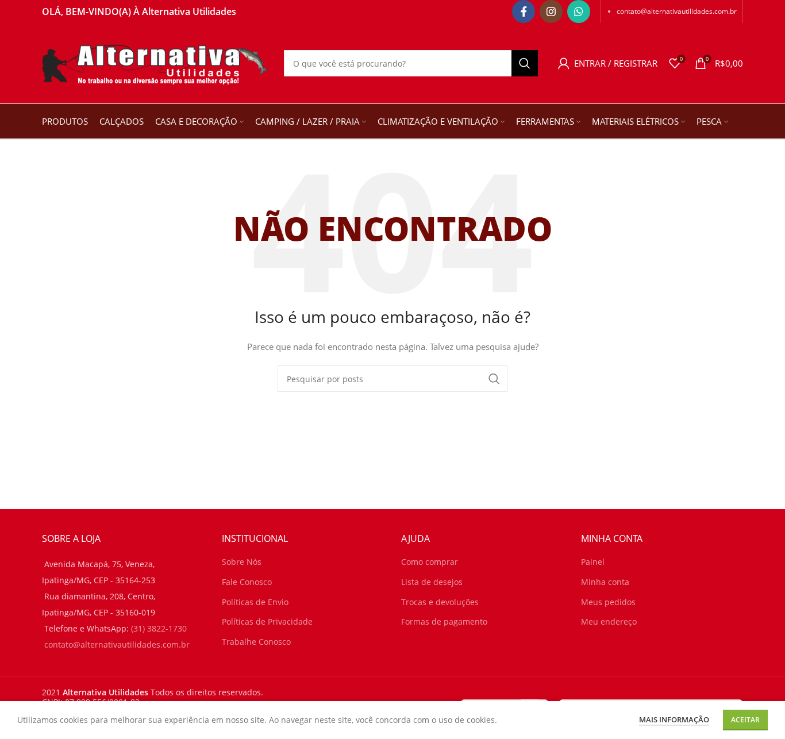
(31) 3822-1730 (159, 628)
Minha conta (605, 581)
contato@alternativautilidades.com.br (677, 11)
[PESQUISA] (524, 63)
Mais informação (674, 719)
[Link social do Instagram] (551, 11)
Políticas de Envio (255, 601)
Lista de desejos (432, 581)
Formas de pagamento (444, 621)
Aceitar (745, 720)
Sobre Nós (241, 561)
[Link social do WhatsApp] (578, 11)
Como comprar (429, 561)
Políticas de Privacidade (267, 621)
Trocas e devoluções (440, 601)
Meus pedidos (608, 601)
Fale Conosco (247, 581)
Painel (593, 561)
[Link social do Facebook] (523, 11)
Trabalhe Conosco (256, 641)
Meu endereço (609, 621)
